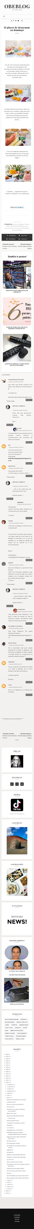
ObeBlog (19, 230)
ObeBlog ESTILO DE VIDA (16, 1030)
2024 (7, 1058)
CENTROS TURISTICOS (22, 1022)
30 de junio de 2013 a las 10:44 (16, 447)
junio (8, 1097)
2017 (7, 1073)
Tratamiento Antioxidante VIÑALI (15, 1168)
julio (8, 1095)
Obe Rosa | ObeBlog (18, 406)
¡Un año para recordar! (17, 975)
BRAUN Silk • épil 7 (12, 1113)
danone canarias (10, 228)
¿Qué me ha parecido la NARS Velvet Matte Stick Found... (17, 364)
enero (9, 1188)
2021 (7, 1065)
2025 (7, 1056)
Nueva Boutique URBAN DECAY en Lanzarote (17, 291)
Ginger (10, 521)
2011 (7, 1193)
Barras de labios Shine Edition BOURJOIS (18, 1178)
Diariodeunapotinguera (16, 379)
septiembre (10, 1091)
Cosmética (14, 1025)
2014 (7, 1080)
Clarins (7, 1025)
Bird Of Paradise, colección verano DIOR (17, 1175)
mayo (8, 1180)
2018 (7, 1071)
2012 (7, 1191)
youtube (17, 1221)
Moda (6, 1030)
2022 (7, 1063)
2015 (7, 1078)
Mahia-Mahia (12, 643)
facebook (17, 1217)
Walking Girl (10, 1150)
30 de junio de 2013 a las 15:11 (24, 504)
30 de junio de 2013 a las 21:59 (16, 628)
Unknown (11, 662)
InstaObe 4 (10, 1125)
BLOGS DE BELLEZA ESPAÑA (14, 226)
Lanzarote (18, 1027)
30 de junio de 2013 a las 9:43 (24, 430)
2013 (7, 1082)
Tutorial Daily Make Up (17, 971)
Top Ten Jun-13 (10, 1106)
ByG (9, 445)
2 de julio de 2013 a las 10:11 (15, 664)
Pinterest (12, 239)
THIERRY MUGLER (9, 1036)
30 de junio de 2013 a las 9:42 (16, 381)
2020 (7, 1067)
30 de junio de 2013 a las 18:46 (20, 486)
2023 (7, 1060)
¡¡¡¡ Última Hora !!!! (11, 1102)
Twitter (24, 235)
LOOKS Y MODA (9, 1027)
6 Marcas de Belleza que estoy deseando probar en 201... (17, 328)
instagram (17, 1215)
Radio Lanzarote (22, 1033)
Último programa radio (13, 1120)
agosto (9, 1093)
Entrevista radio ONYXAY (13, 1143)
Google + (24, 239)
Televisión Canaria (21, 1036)
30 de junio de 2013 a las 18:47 (20, 410)
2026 (7, 1054)
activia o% (16, 224)
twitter (17, 1219)
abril (8, 1182)
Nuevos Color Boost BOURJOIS (15, 1104)
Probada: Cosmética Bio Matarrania (16, 1157)
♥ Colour (9, 1173)
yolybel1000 (21, 609)
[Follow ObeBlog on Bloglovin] (17, 208)
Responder (29, 399)
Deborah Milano (23, 1025)
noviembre (10, 1086)
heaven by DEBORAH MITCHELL (15, 1116)
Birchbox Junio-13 (11, 1141)
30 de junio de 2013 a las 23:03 (16, 645)
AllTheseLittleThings (15, 626)
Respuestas (10, 401)
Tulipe (19, 428)
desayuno (18, 228)
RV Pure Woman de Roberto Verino (16, 1171)
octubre (9, 1088)
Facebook (12, 235)
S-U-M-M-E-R (10, 1127)
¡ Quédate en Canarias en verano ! (16, 1123)
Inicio (17, 740)
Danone (25, 226)
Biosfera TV (24, 1019)
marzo (9, 1184)
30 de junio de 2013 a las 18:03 (16, 565)
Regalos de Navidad (17, 1004)
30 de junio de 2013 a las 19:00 (24, 611)
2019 (7, 1069)
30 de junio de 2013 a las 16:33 (16, 523)
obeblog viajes (20, 1038)
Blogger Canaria (24, 224)
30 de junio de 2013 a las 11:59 (16, 468)
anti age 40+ (10, 1152)
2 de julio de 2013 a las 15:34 (15, 687)
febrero (9, 1186)
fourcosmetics (9, 1038)
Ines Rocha (11, 466)
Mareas (10, 562)
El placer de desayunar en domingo (16, 1099)
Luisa (10, 685)
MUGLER (25, 1027)
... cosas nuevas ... (11, 1118)
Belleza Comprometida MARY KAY (16, 1154)
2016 (7, 1076)
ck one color (10, 1159)
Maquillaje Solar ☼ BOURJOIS (15, 1130)
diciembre (10, 1084)
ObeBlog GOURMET (10, 1033)
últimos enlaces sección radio (15, 1162)
